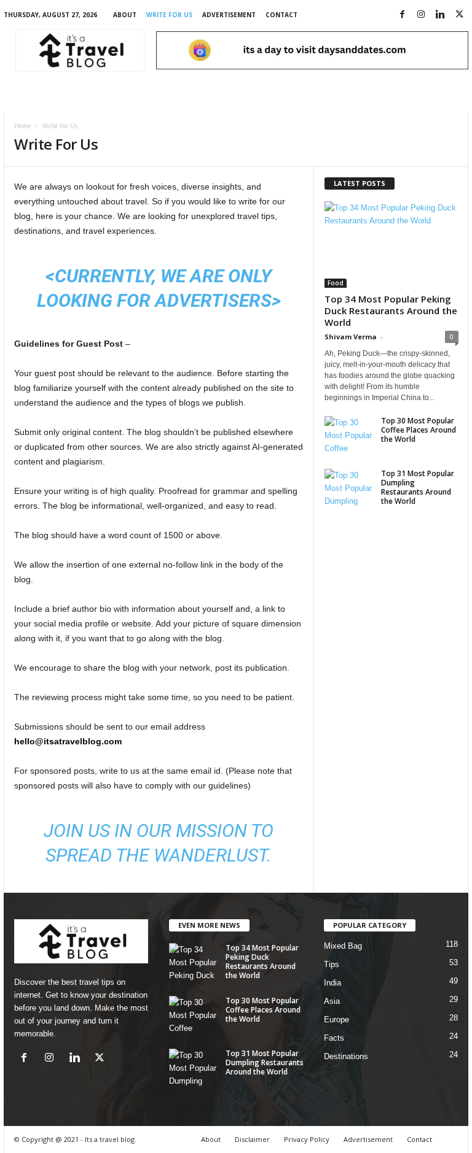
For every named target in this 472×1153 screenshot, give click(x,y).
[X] (459, 15)
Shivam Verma (350, 336)
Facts (334, 1038)
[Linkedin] (440, 15)
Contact (281, 14)
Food (336, 283)
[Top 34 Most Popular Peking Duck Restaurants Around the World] (391, 244)
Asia (332, 1001)
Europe (336, 1019)
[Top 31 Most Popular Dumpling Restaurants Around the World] (349, 487)
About (124, 14)
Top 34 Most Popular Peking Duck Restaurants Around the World (390, 310)
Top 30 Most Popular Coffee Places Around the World (418, 429)
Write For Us (169, 14)
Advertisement (229, 14)
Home (22, 125)
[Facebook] (402, 15)
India (332, 982)
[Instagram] (421, 15)
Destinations (346, 1056)
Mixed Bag (343, 946)
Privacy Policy (306, 1139)
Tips (331, 964)
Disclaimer (252, 1139)
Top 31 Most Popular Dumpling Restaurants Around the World (417, 487)
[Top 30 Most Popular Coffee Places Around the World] (349, 434)
